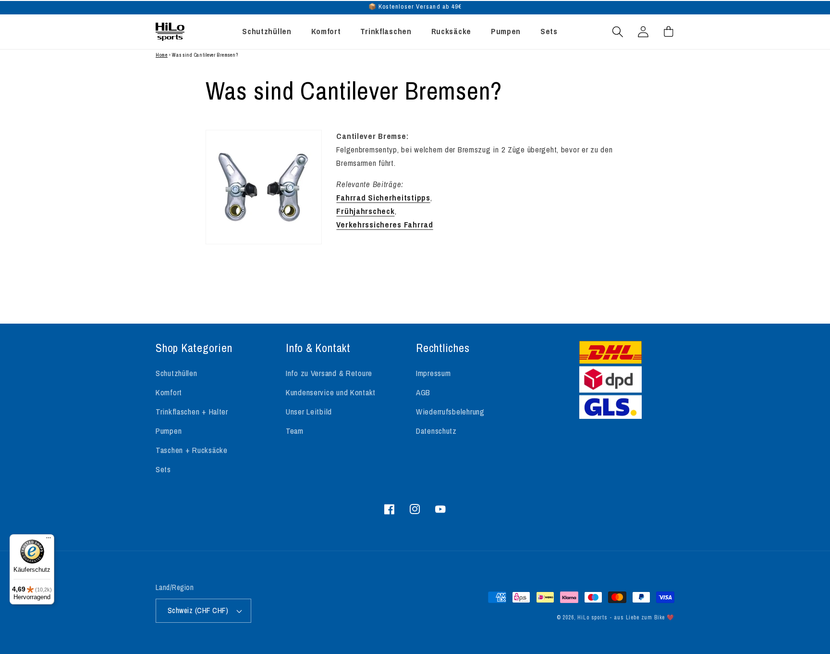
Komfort (169, 392)
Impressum (433, 373)
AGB (423, 392)
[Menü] (48, 540)
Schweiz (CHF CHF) (198, 610)
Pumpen (169, 431)
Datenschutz (436, 431)
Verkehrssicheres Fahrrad (384, 224)
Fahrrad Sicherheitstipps (383, 197)
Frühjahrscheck (365, 211)
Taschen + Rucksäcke (192, 450)
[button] (618, 31)
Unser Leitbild (309, 411)
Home (162, 55)
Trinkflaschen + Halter (192, 411)
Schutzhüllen (176, 373)
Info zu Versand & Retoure (329, 373)
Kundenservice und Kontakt (331, 392)
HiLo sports (592, 617)
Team (295, 431)
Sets (163, 469)
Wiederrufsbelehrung (450, 411)
